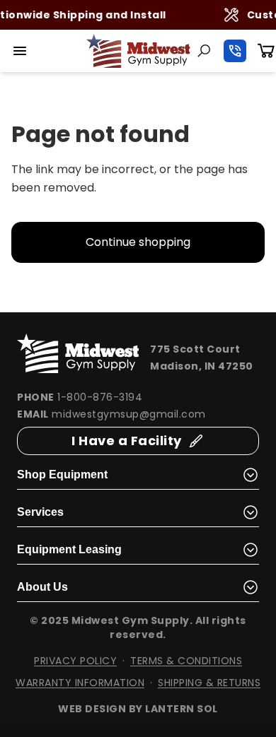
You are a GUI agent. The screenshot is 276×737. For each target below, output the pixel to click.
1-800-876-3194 (99, 397)
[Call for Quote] (235, 51)
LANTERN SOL (181, 709)
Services (40, 512)
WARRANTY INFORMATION (80, 683)
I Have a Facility (126, 440)
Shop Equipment (62, 474)
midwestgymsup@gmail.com (129, 414)
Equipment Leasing (69, 549)
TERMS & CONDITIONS (186, 661)
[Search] (203, 50)
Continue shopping (138, 242)
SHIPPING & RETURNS (209, 683)
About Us (42, 587)
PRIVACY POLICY (75, 661)
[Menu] (20, 51)
